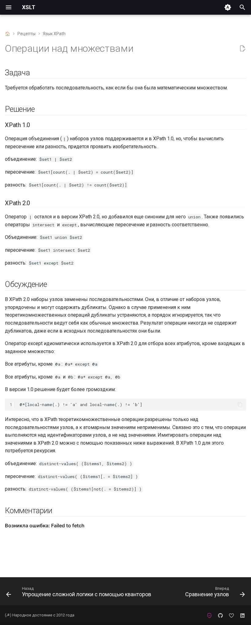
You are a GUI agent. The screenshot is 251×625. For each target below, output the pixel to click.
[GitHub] (220, 615)
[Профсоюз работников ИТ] (209, 615)
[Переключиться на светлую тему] (228, 7)
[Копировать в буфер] (240, 404)
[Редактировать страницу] (242, 49)
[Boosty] (231, 615)
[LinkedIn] (242, 615)
